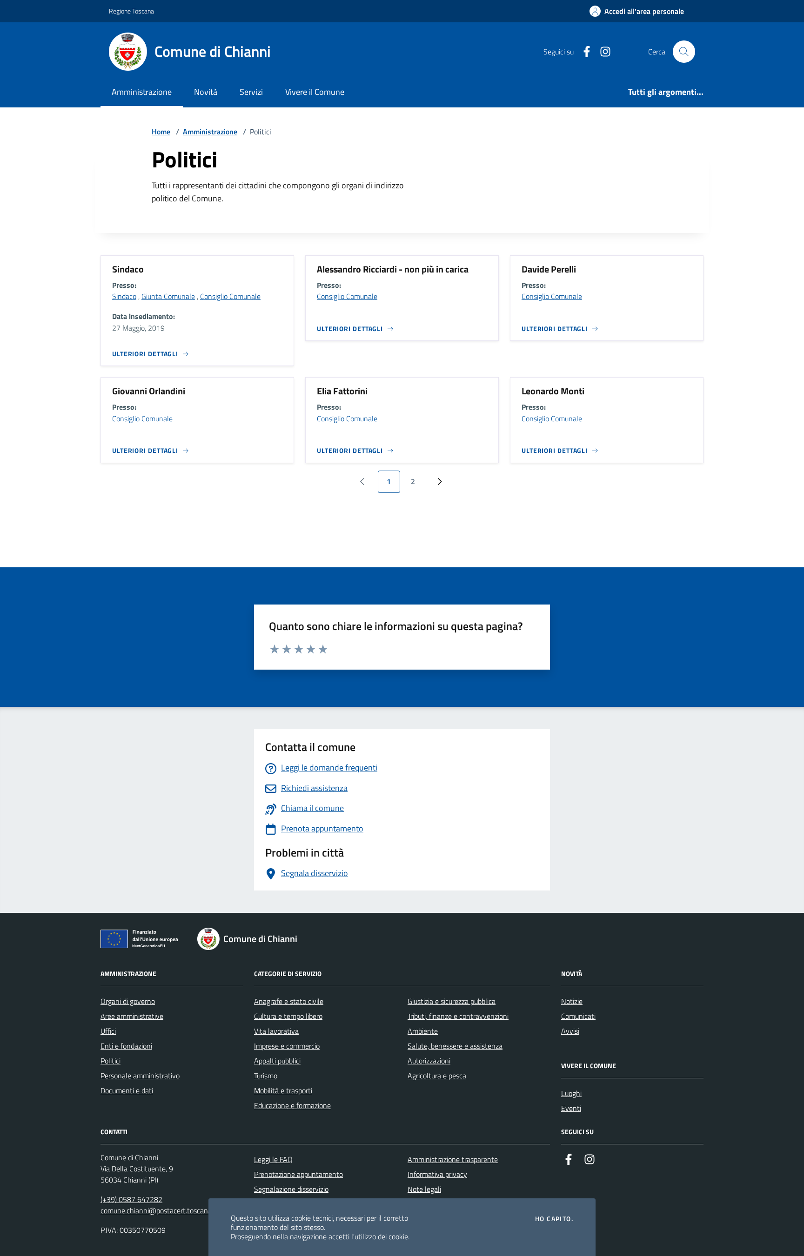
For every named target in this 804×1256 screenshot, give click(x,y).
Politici (110, 1060)
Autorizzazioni (429, 1060)
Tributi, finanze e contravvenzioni (458, 1016)
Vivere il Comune (314, 92)
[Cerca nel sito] (684, 51)
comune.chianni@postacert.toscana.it (158, 1210)
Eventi (571, 1108)
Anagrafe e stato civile (288, 1001)
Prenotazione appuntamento (298, 1174)
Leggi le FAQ (273, 1159)
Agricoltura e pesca (437, 1075)
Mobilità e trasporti (283, 1090)
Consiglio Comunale (230, 296)
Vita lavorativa (276, 1031)
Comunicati (578, 1016)
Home (161, 131)
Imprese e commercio (287, 1045)
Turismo (265, 1075)
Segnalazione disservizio (291, 1189)
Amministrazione (142, 92)
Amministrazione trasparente (453, 1159)
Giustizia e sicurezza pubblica (452, 1001)
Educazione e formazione (292, 1105)
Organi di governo (127, 1001)
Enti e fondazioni (126, 1045)
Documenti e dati (126, 1090)
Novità (205, 92)
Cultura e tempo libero (288, 1016)
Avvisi (570, 1031)
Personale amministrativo (140, 1075)
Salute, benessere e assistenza (455, 1045)
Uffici (108, 1031)
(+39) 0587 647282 (131, 1199)
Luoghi (571, 1093)
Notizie (572, 1001)
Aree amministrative (131, 1016)
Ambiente (423, 1031)
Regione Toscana (131, 11)
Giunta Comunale (168, 296)
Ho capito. (554, 1219)
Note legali (424, 1189)
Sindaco (124, 296)
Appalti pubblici (277, 1060)
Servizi (251, 92)
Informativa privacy (437, 1174)
